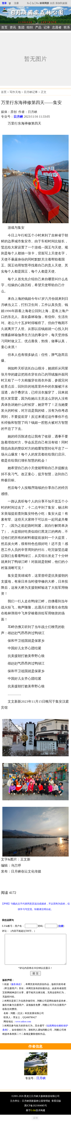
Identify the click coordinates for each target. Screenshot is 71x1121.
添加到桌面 (61, 3)
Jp (33, 3)
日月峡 (18, 116)
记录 (47, 27)
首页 (4, 27)
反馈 (35, 1117)
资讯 (13, 27)
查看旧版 (56, 1100)
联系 (67, 27)
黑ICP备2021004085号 (35, 1105)
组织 (30, 27)
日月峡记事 (31, 92)
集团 (21, 27)
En (28, 3)
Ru (37, 3)
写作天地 (15, 92)
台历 (52, 3)
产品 (38, 27)
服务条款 (16, 984)
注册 (16, 3)
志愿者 (57, 27)
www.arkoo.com (23, 1021)
